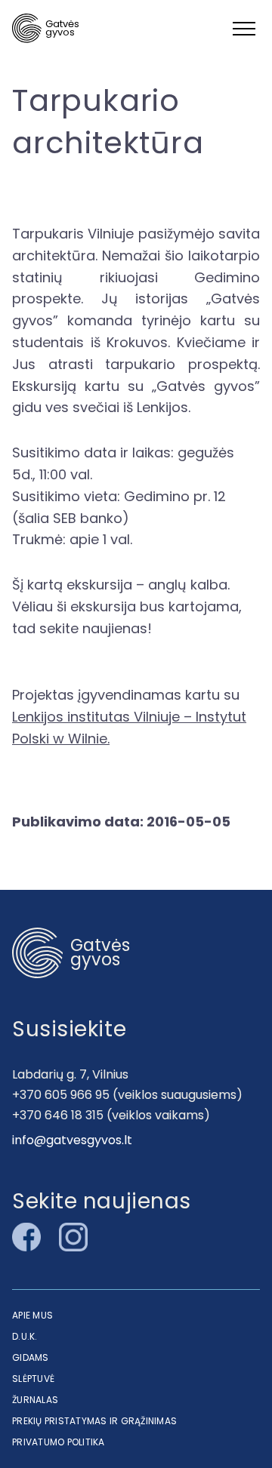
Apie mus (32, 1315)
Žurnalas (35, 1399)
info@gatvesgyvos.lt (72, 1140)
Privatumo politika (58, 1442)
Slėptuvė (33, 1378)
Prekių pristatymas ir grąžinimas (94, 1420)
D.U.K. (25, 1336)
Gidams (30, 1357)
